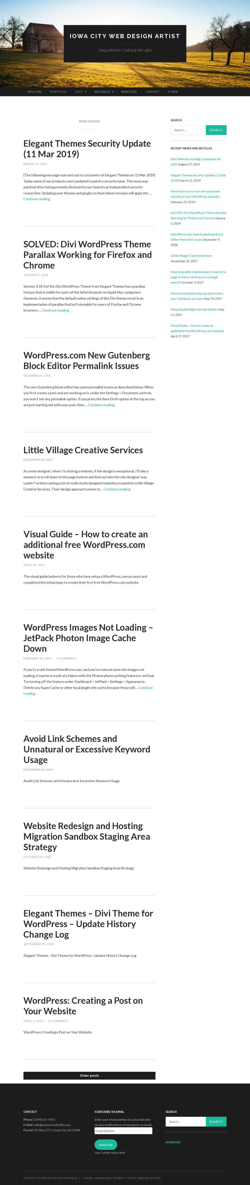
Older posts (89, 1075)
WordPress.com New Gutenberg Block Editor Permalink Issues (86, 360)
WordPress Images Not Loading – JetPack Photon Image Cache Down (88, 638)
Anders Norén (149, 1178)
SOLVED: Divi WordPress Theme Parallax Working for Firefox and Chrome (87, 254)
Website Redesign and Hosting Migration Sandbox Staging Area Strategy (86, 836)
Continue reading (36, 199)
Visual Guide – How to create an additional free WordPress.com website (85, 544)
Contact (152, 91)
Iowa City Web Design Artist (125, 36)
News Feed (129, 91)
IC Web (173, 91)
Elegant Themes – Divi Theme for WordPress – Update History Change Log (88, 924)
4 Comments (66, 658)
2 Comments (58, 1021)
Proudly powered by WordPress (50, 1178)
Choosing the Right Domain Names (194, 309)
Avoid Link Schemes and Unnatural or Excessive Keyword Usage (86, 749)
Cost (79, 91)
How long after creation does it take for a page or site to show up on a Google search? (198, 277)
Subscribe (105, 1144)
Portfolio (58, 91)
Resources (102, 91)
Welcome (35, 91)
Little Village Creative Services (83, 450)
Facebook (173, 1142)
